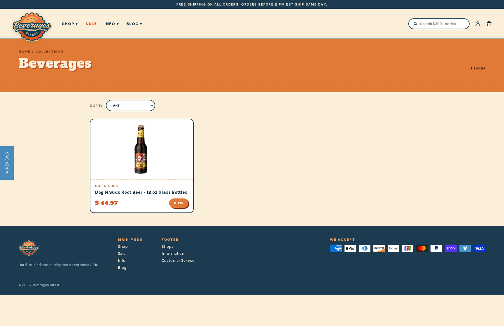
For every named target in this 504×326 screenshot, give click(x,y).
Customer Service (178, 260)
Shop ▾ (70, 23)
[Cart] (489, 23)
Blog (122, 267)
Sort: (96, 106)
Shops (168, 246)
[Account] (478, 24)
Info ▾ (111, 23)
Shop (123, 246)
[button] (7, 163)
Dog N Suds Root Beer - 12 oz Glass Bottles (141, 192)
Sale (91, 23)
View (179, 203)
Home (25, 52)
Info (121, 260)
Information (173, 253)
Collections (50, 52)
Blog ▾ (134, 23)
